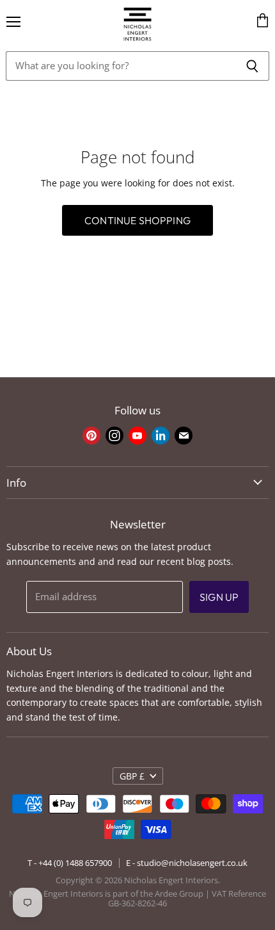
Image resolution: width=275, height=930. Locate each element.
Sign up (219, 597)
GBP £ (132, 776)
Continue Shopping (137, 220)
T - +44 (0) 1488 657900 (70, 863)
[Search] (252, 66)
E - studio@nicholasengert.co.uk (187, 863)
